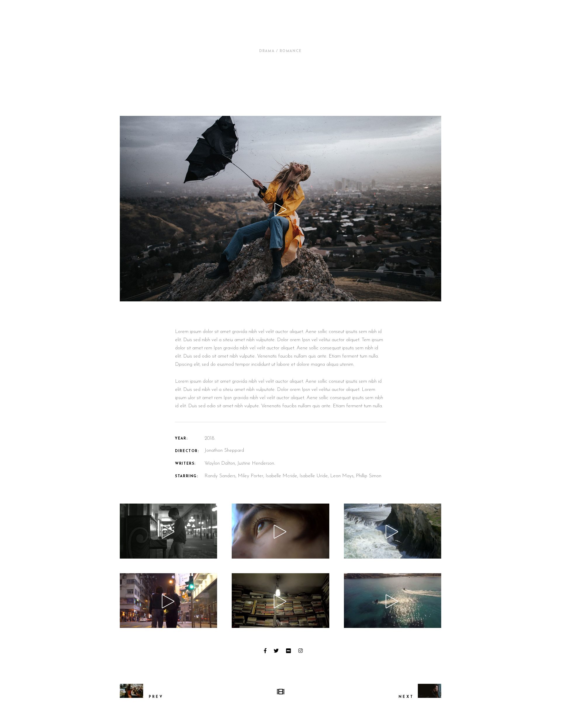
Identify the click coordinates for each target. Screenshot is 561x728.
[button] (168, 531)
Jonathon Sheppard (224, 450)
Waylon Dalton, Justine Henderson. (240, 463)
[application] (168, 531)
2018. (210, 438)
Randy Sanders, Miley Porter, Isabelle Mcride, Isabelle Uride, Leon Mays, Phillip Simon (293, 475)
